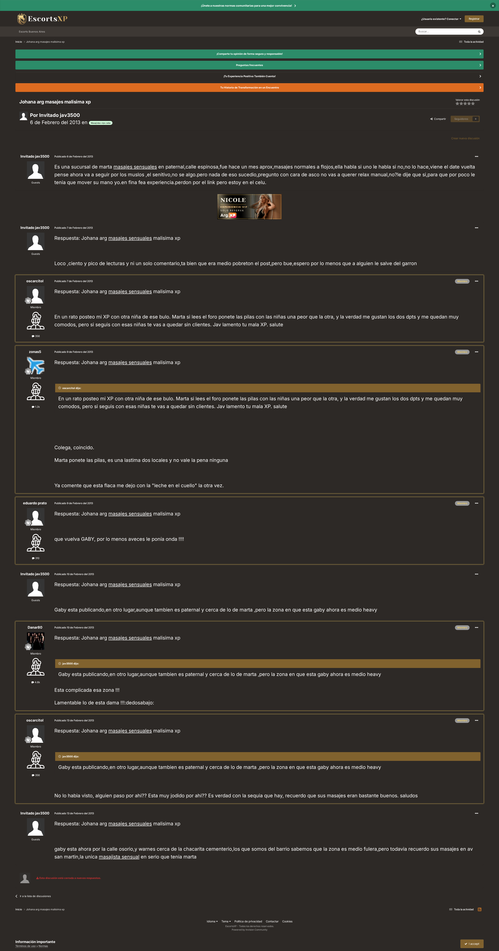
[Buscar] (479, 31)
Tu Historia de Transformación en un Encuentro (249, 87)
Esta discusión (462, 31)
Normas (43, 945)
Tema (225, 921)
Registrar (474, 18)
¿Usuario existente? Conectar (440, 18)
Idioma (211, 921)
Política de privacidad (248, 921)
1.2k (37, 406)
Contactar (272, 921)
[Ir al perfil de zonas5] (35, 365)
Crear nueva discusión (465, 138)
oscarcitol (34, 281)
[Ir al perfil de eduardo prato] (35, 517)
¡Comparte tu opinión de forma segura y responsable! (250, 53)
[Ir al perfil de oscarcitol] (35, 294)
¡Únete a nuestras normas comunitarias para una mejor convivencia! (246, 5)
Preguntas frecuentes (249, 65)
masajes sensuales (135, 167)
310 (37, 558)
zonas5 (35, 352)
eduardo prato (35, 503)
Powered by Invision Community (249, 929)
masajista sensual (119, 857)
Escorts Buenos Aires (32, 31)
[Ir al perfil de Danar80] (35, 641)
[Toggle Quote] (60, 387)
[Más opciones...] (476, 156)
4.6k (37, 682)
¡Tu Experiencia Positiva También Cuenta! (250, 76)
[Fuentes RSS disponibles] (480, 909)
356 (37, 336)
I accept (473, 943)
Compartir (439, 118)
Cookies (287, 921)
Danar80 (35, 627)
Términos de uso (25, 945)
